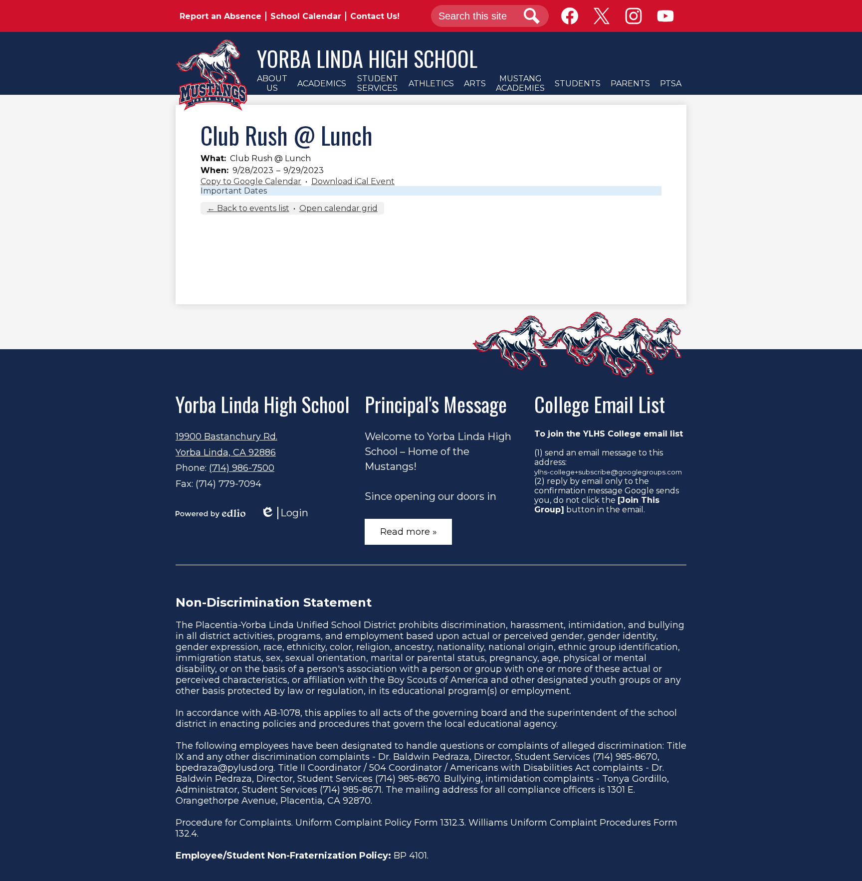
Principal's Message (436, 404)
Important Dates (234, 191)
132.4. (187, 833)
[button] (272, 83)
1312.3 (452, 822)
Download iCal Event (353, 181)
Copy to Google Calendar (251, 181)
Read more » (408, 531)
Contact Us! (375, 16)
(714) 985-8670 (625, 756)
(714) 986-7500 (241, 467)
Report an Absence (220, 16)
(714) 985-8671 (351, 789)
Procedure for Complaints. (234, 822)
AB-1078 (282, 712)
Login (284, 513)
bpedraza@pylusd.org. (225, 767)
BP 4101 (410, 855)
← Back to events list (248, 208)
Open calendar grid (338, 208)
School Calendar (305, 16)
